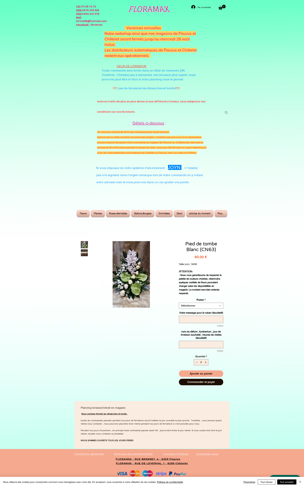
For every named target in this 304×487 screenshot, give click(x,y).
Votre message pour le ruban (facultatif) (201, 312)
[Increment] (206, 362)
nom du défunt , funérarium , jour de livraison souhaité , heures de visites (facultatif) (201, 334)
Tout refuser (266, 482)
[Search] (226, 112)
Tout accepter (287, 482)
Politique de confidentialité (170, 482)
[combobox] (201, 306)
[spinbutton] (201, 362)
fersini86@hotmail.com (91, 21)
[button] (222, 7)
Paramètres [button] (249, 482)
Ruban (201, 299)
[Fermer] (300, 481)
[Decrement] (196, 362)
